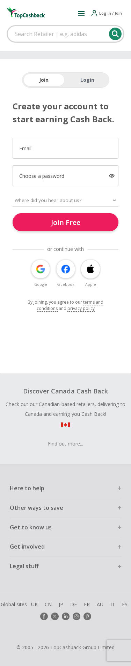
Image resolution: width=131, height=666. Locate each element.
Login (87, 80)
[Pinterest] (87, 616)
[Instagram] (76, 616)
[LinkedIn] (66, 616)
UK (34, 604)
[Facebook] (44, 616)
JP (61, 604)
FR (87, 604)
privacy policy (81, 308)
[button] (81, 13)
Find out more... (65, 443)
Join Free (65, 222)
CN (48, 604)
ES (125, 604)
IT (112, 604)
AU (100, 604)
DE (73, 604)
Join (44, 80)
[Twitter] (55, 616)
